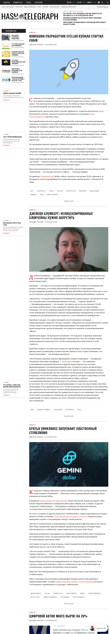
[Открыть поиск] (107, 2)
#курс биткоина (8, 7)
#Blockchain (58, 409)
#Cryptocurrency (52, 194)
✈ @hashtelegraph (102, 7)
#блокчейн (82, 191)
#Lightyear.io (41, 191)
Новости (6, 2)
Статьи (28, 2)
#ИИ (39, 7)
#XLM (41, 194)
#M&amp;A (34, 194)
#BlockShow (70, 409)
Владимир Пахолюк (36, 222)
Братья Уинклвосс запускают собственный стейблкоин (63, 430)
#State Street (35, 597)
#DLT (32, 191)
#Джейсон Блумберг (43, 409)
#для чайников (30, 7)
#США (32, 409)
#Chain (51, 191)
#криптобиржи (71, 593)
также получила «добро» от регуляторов (74, 582)
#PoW (79, 409)
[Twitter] (102, 2)
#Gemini (82, 593)
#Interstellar (71, 191)
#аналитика (54, 7)
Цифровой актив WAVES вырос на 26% (58, 616)
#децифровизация (68, 7)
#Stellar (60, 191)
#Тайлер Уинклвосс (94, 593)
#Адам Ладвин (94, 191)
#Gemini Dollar (58, 593)
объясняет (67, 361)
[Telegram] (99, 2)
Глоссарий (38, 2)
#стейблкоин (65, 597)
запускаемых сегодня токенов (54, 501)
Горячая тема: (73, 11)
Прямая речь (18, 2)
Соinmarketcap (46, 176)
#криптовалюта (36, 593)
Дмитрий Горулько (36, 44)
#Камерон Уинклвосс (50, 597)
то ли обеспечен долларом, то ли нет (70, 516)
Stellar (101, 111)
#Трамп (45, 7)
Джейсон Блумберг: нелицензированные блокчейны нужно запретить (61, 215)
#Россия (19, 7)
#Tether (47, 593)
